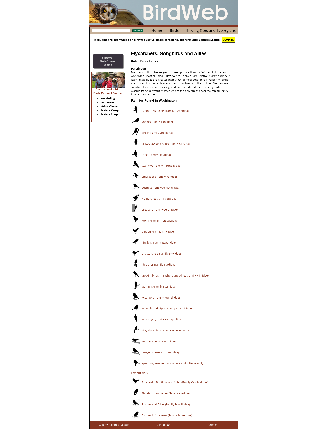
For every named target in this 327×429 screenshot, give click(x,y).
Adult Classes (110, 106)
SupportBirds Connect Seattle (108, 61)
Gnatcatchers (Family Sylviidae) (161, 253)
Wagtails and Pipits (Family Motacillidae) (167, 308)
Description (138, 68)
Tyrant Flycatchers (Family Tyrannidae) (166, 111)
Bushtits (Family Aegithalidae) (160, 187)
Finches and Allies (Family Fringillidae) (166, 404)
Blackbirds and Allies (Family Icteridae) (166, 393)
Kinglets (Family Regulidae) (159, 242)
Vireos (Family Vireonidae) (158, 132)
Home (156, 30)
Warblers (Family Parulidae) (159, 341)
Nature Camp (110, 110)
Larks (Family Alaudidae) (157, 154)
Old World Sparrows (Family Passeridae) (167, 415)
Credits (212, 425)
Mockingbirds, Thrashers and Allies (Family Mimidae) (175, 275)
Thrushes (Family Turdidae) (159, 264)
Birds (174, 30)
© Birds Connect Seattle (114, 425)
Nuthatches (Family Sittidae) (159, 198)
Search (137, 30)
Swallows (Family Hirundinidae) (161, 165)
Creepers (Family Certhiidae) (160, 209)
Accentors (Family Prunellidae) (161, 297)
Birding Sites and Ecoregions (211, 30)
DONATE (228, 39)
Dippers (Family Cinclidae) (158, 231)
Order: (135, 61)
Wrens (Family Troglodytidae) (160, 220)
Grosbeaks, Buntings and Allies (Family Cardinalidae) (175, 382)
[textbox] (111, 30)
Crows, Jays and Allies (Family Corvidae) (166, 143)
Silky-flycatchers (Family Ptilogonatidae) (166, 330)
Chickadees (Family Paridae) (159, 176)
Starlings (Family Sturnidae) (159, 286)
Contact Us (163, 425)
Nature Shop (109, 114)
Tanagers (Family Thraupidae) (160, 352)
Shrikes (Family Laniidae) (157, 121)
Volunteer (107, 102)
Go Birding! (108, 98)
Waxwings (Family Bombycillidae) (162, 319)
